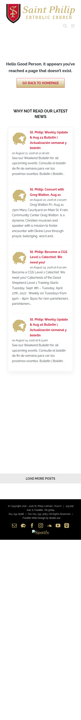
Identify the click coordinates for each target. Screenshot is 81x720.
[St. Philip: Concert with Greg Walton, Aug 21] (19, 190)
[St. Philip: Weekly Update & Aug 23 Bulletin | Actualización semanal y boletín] (19, 133)
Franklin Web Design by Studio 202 (41, 518)
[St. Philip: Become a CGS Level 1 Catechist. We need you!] (19, 253)
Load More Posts (40, 478)
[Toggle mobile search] (65, 26)
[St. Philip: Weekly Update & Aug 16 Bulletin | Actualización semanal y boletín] (19, 320)
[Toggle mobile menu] (73, 26)
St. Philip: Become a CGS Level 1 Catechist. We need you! (48, 257)
